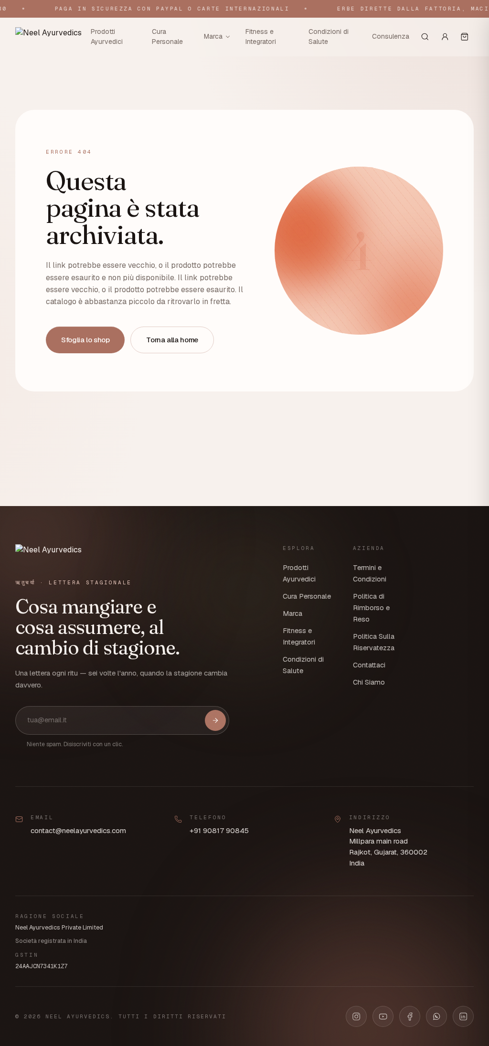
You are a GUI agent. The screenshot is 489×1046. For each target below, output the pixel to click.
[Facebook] (409, 1016)
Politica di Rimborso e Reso (371, 607)
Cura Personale (167, 36)
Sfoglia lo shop (85, 339)
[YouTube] (382, 1016)
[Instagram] (356, 1016)
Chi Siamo (369, 682)
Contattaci (369, 665)
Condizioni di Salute (328, 36)
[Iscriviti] (215, 720)
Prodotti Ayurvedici (107, 36)
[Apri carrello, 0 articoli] (465, 37)
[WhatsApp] (436, 1016)
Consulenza (390, 36)
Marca (213, 36)
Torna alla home (172, 339)
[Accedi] (445, 37)
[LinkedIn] (463, 1016)
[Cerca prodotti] (425, 37)
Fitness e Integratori (260, 36)
